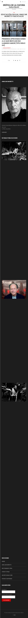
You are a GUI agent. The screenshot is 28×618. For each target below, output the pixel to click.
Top (14, 615)
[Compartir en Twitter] (15, 60)
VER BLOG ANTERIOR (7, 578)
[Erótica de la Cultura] (14, 7)
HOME (3, 561)
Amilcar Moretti (7, 47)
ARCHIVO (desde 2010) (7, 575)
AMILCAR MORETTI (6, 564)
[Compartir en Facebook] (13, 60)
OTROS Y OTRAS (5, 571)
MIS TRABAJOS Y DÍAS (7, 568)
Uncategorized (6, 35)
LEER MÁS (4, 132)
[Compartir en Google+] (17, 60)
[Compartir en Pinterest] (19, 60)
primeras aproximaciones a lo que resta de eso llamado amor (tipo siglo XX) (14, 42)
